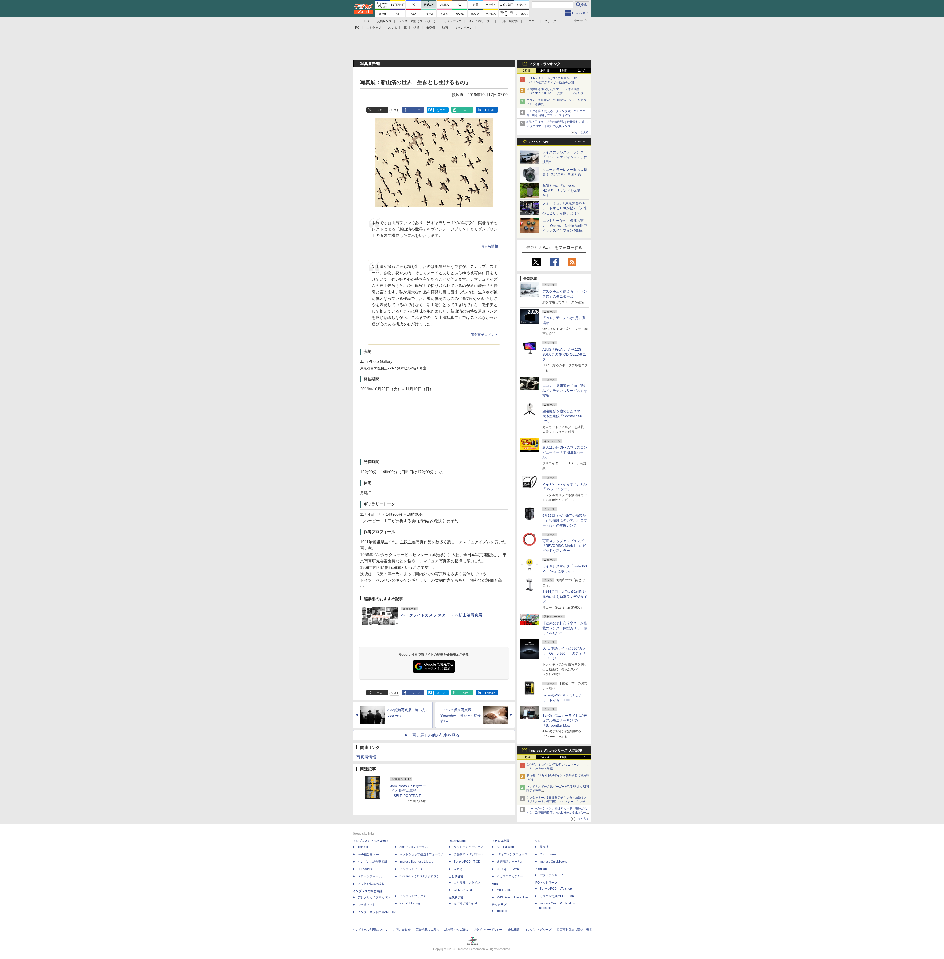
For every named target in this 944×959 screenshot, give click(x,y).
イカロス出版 (500, 841)
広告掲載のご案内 (427, 929)
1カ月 (582, 70)
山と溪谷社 (456, 876)
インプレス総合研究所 (372, 861)
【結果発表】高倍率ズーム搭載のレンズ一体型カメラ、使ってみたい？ (564, 628)
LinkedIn (490, 110)
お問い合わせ (402, 929)
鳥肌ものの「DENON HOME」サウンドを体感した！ (563, 191)
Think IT (363, 847)
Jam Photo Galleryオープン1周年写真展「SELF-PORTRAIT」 (408, 791)
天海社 (544, 847)
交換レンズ (384, 21)
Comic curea (548, 854)
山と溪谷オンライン (467, 882)
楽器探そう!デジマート (469, 854)
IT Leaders (365, 869)
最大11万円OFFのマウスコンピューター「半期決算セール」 (564, 452)
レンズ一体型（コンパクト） (417, 21)
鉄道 (416, 27)
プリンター (551, 21)
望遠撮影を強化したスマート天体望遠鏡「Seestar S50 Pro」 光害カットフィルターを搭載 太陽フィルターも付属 (558, 93)
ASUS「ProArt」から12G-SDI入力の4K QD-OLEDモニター (564, 354)
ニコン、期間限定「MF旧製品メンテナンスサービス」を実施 (564, 391)
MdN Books (504, 890)
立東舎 (458, 869)
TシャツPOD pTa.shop (556, 888)
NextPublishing (409, 903)
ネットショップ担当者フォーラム (421, 854)
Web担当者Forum (369, 854)
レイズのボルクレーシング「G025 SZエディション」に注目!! (564, 157)
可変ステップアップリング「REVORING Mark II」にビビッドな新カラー (564, 546)
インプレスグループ (538, 929)
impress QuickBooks (553, 861)
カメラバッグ (452, 21)
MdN (495, 884)
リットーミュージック (468, 847)
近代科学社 (456, 897)
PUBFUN (541, 869)
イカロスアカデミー (510, 876)
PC (357, 27)
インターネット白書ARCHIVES (378, 912)
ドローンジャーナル (371, 876)
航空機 (430, 27)
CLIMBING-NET (464, 890)
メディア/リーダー (480, 21)
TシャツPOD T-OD (467, 861)
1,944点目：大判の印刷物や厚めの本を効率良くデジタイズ (564, 596)
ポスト (381, 110)
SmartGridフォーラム (413, 847)
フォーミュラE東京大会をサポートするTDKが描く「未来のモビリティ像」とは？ (564, 208)
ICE (537, 841)
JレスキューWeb (508, 869)
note (465, 110)
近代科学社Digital (465, 903)
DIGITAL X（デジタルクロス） (419, 876)
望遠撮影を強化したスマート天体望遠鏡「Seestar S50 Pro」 (564, 416)
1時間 (527, 70)
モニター (531, 21)
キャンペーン (463, 27)
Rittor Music (457, 841)
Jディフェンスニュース (512, 854)
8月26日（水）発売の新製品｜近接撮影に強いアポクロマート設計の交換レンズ (564, 520)
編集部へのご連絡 (456, 929)
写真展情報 (489, 246)
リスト (395, 110)
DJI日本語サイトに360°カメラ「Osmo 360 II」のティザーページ (564, 653)
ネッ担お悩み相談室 (371, 884)
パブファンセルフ (551, 875)
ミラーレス (362, 21)
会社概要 (514, 929)
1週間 (563, 70)
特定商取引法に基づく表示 (574, 929)
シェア (416, 110)
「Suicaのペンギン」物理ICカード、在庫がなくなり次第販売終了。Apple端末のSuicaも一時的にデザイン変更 (557, 812)
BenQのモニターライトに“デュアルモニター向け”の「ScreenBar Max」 (564, 720)
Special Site (539, 142)
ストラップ (373, 27)
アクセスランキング (544, 64)
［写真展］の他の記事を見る (433, 735)
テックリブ (499, 904)
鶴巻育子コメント (484, 335)
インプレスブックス (412, 896)
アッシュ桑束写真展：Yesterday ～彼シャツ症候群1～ (460, 715)
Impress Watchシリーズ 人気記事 (555, 750)
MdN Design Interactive (512, 897)
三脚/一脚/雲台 (509, 21)
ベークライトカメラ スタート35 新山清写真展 (441, 615)
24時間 (545, 70)
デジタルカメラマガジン (374, 897)
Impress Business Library (416, 861)
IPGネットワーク (546, 882)
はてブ (441, 110)
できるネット (366, 904)
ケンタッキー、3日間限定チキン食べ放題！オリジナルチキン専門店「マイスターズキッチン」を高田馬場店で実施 (556, 802)
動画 (445, 27)
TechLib (502, 911)
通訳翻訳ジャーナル (510, 861)
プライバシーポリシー (488, 929)
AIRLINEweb (505, 847)
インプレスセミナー (412, 869)
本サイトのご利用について (370, 929)
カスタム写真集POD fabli (557, 896)
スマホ (392, 27)
